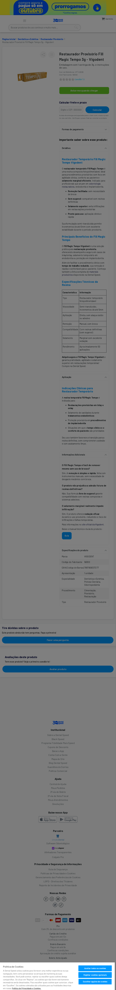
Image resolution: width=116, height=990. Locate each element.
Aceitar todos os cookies (95, 968)
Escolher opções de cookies (95, 981)
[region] (57, 976)
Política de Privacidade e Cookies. (26, 988)
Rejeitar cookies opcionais (95, 975)
